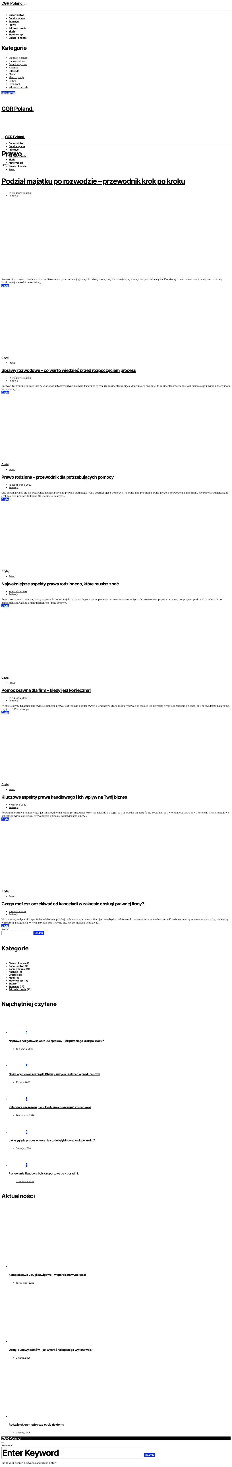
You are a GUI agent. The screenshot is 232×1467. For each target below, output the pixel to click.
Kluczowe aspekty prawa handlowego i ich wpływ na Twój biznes (64, 797)
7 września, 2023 (17, 804)
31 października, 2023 (20, 193)
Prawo (12, 24)
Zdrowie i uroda (17, 28)
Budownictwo (16, 14)
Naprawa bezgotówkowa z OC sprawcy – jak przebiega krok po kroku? (56, 1041)
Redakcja (13, 195)
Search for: (7, 1445)
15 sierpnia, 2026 (24, 1049)
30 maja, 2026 (23, 1148)
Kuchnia (13, 67)
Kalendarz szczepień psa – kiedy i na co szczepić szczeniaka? (50, 1107)
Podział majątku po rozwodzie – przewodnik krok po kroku (93, 181)
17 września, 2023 (18, 698)
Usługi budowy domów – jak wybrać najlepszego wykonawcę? (51, 1350)
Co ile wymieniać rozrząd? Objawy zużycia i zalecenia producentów (54, 1074)
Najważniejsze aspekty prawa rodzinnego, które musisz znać (60, 584)
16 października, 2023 (20, 484)
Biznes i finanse (17, 37)
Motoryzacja (16, 34)
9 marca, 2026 (23, 1357)
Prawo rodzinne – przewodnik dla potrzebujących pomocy (57, 477)
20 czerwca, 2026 (25, 1115)
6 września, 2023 (17, 911)
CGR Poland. (12, 3)
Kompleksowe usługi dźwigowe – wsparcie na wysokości (47, 1275)
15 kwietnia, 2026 (25, 1282)
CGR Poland (10, 1438)
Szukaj (5, 929)
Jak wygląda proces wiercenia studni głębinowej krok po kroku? (52, 1140)
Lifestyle (14, 70)
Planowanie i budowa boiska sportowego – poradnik (44, 1173)
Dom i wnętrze (17, 18)
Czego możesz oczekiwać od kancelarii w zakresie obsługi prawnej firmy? (72, 903)
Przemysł (14, 21)
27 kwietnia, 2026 (25, 1181)
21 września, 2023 (18, 591)
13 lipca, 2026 (23, 1082)
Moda (12, 31)
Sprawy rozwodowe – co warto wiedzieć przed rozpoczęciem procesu (68, 370)
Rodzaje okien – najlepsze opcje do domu (36, 1424)
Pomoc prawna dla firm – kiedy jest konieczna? (46, 690)
